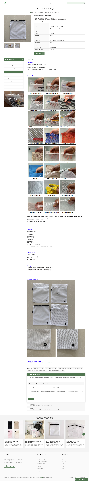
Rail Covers (7, 75)
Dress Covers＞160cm (10, 65)
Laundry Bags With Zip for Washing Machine (36, 370)
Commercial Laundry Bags (10, 68)
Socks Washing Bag (78, 368)
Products (21, 3)
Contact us (58, 3)
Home (32, 12)
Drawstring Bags (8, 81)
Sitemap (71, 477)
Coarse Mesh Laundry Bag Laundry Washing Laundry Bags (73, 442)
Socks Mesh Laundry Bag (51, 368)
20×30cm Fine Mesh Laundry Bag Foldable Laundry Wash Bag (53, 442)
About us (42, 3)
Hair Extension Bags (9, 84)
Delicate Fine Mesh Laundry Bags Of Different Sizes (33, 442)
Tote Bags (7, 78)
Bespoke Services (32, 3)
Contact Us (8, 103)
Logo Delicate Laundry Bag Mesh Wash (56, 370)
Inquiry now (39, 53)
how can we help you (12, 94)
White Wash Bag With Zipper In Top (41, 383)
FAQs (50, 3)
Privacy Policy (82, 477)
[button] (83, 434)
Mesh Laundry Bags (39, 12)
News (63, 463)
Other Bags (7, 87)
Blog (63, 468)
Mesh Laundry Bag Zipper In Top (65, 368)
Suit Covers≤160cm (9, 62)
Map (63, 466)
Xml (77, 477)
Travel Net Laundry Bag (38, 368)
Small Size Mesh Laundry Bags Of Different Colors (12, 442)
